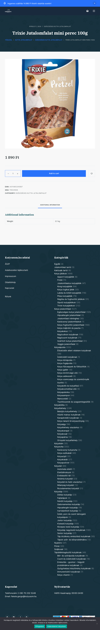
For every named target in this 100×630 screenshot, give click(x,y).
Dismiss (94, 3)
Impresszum (10, 276)
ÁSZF (7, 264)
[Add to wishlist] (91, 173)
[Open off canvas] (94, 11)
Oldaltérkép (10, 282)
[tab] (50, 205)
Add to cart (54, 173)
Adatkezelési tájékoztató (16, 270)
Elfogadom (39, 626)
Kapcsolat (9, 288)
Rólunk (8, 296)
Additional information (50, 205)
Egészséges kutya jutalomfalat (57, 26)
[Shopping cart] (87, 11)
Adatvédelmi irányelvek (56, 626)
